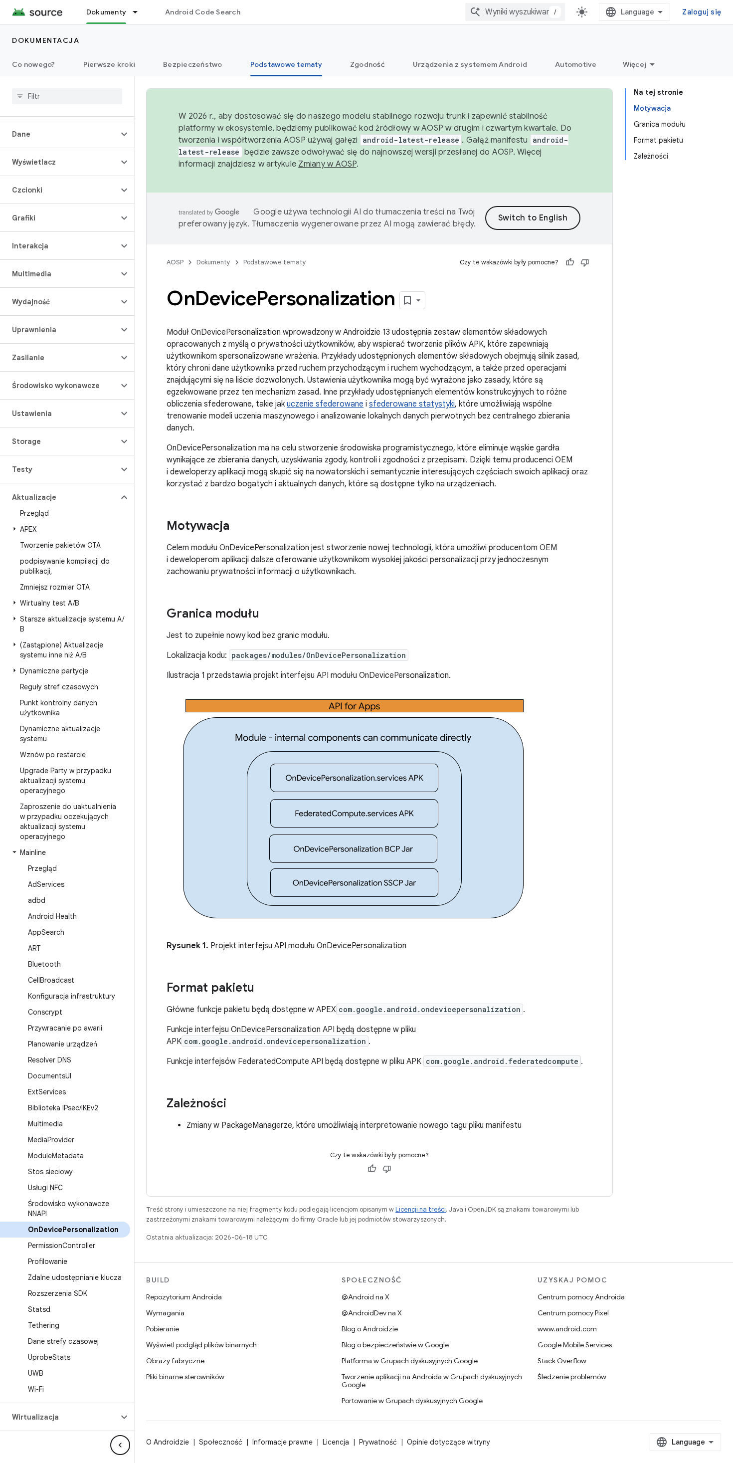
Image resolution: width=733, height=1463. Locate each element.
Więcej (635, 64)
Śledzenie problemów (572, 1376)
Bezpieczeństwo (192, 64)
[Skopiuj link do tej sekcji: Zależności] (236, 1104)
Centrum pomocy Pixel (573, 1312)
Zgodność (367, 64)
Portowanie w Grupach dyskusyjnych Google (412, 1400)
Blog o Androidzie (370, 1328)
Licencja (336, 1442)
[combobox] (515, 12)
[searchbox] (67, 96)
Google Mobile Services (575, 1344)
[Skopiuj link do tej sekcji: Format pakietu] (264, 989)
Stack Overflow (562, 1360)
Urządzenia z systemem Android (470, 64)
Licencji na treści (420, 1209)
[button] (59, 134)
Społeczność (220, 1442)
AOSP (175, 262)
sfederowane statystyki (412, 404)
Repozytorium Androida (184, 1296)
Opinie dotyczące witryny (448, 1442)
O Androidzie (167, 1442)
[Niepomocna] (584, 262)
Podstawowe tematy (286, 64)
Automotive (576, 64)
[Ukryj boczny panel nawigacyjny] (120, 1445)
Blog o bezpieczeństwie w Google (395, 1344)
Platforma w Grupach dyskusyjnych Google (410, 1360)
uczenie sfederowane (325, 404)
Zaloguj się (701, 11)
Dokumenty (106, 11)
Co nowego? (33, 64)
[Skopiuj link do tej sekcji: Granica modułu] (269, 615)
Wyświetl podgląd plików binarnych (201, 1344)
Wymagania (165, 1312)
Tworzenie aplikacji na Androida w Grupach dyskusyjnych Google (432, 1380)
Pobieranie (162, 1328)
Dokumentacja (45, 40)
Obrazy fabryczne (175, 1360)
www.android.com (567, 1328)
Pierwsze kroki (109, 64)
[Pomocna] (569, 262)
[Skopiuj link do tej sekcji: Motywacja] (239, 527)
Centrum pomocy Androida (581, 1296)
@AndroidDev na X (372, 1312)
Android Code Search (202, 11)
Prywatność (378, 1442)
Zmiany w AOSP (327, 164)
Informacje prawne (282, 1442)
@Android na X (365, 1296)
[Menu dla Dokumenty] (139, 12)
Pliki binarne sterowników (185, 1376)
